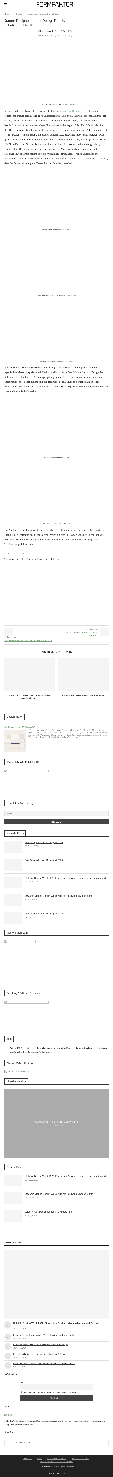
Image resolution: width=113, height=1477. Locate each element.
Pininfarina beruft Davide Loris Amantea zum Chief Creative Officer (44, 1363)
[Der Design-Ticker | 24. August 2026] (13, 918)
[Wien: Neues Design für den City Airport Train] (13, 1216)
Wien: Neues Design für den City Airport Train (48, 1211)
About (39, 1458)
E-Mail (23, 1382)
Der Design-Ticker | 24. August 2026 (44, 913)
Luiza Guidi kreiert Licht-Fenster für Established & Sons (39, 1354)
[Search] (107, 4)
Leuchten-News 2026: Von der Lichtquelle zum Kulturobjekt (40, 1344)
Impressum (27, 1458)
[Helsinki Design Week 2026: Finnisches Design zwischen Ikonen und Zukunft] (29, 674)
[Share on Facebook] (53, 622)
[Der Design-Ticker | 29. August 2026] (13, 865)
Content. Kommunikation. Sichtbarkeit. (56, 1462)
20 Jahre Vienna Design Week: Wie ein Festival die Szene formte (59, 896)
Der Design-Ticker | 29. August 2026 (44, 860)
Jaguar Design (71, 110)
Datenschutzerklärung (81, 1458)
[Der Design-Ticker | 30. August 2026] (15, 741)
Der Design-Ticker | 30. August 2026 (19, 727)
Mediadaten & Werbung (57, 1458)
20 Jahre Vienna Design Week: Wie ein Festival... (83, 695)
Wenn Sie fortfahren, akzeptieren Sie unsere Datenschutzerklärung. (51, 1392)
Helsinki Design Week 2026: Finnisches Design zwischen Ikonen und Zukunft (65, 878)
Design (19, 14)
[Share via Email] (59, 622)
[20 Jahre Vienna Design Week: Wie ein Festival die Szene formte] (83, 674)
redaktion (12, 25)
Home (6, 14)
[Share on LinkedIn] (56, 622)
